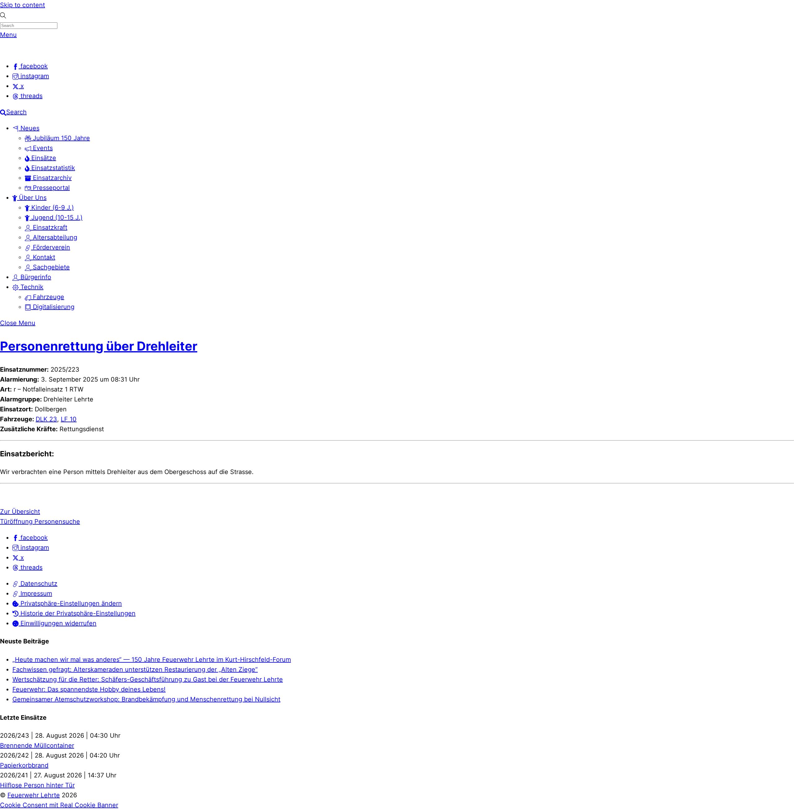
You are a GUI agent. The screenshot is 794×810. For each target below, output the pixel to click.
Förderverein (50, 247)
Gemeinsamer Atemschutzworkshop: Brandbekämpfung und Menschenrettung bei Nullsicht (146, 699)
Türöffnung (16, 521)
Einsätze (42, 158)
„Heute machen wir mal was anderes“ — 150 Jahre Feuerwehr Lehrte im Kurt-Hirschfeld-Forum (151, 659)
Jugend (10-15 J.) (56, 217)
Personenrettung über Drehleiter (98, 346)
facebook (33, 537)
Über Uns (32, 197)
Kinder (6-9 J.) (51, 207)
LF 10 (69, 419)
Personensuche (56, 521)
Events (42, 148)
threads (30, 567)
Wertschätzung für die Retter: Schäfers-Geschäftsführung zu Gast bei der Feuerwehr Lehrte (147, 679)
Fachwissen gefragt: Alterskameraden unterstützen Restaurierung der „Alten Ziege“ (135, 669)
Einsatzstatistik (52, 168)
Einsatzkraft (49, 227)
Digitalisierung (52, 307)
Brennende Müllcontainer (37, 745)
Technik (31, 287)
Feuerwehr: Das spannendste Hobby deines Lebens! (89, 689)
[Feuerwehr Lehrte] (10, 50)
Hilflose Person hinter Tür (37, 785)
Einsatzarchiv (51, 177)
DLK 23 (46, 419)
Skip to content (22, 5)
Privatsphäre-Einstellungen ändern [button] (70, 603)
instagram (34, 547)
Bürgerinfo (35, 277)
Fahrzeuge (47, 297)
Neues (29, 128)
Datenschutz (38, 583)
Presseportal (50, 187)
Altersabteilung (54, 237)
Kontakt (43, 257)
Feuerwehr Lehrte (33, 795)
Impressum (35, 593)
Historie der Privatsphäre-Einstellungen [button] (77, 613)
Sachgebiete (50, 267)
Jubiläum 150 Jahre (60, 138)
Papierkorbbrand (24, 765)
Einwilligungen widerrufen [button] (57, 623)
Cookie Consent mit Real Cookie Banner (59, 805)
